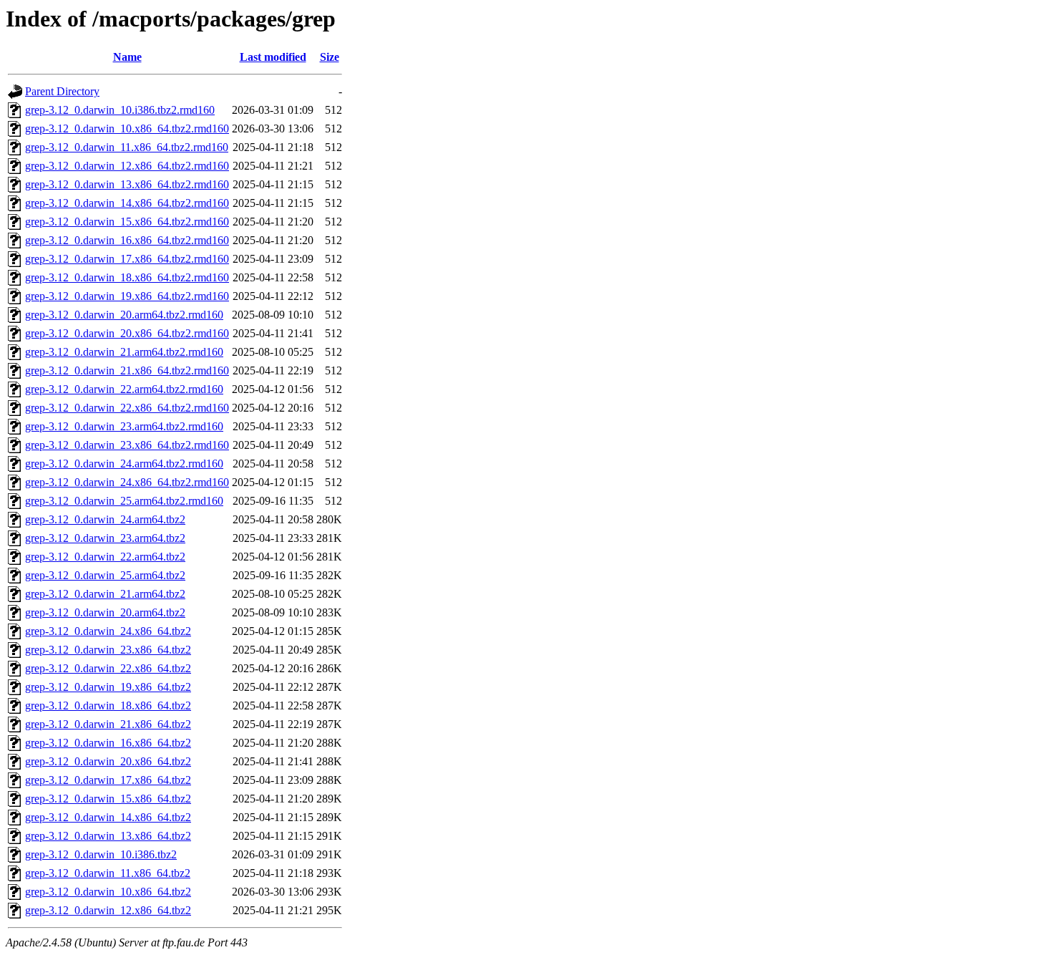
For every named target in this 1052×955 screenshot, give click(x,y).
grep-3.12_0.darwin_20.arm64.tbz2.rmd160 (124, 315)
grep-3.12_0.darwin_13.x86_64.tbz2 (108, 836)
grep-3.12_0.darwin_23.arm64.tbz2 (105, 538)
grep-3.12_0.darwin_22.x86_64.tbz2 (108, 668)
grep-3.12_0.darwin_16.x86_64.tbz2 (108, 743)
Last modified (273, 57)
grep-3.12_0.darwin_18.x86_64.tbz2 (108, 705)
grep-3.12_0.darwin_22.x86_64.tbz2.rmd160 (127, 408)
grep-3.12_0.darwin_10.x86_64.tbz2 (108, 892)
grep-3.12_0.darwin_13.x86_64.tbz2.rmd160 (127, 184)
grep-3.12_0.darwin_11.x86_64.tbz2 (107, 873)
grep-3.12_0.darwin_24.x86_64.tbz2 (108, 631)
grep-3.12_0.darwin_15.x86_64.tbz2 (108, 798)
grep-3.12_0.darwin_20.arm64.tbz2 (105, 612)
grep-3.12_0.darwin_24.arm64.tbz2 (105, 519)
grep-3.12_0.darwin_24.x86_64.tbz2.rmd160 (127, 482)
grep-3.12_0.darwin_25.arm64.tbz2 (105, 575)
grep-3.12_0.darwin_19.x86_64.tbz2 (108, 687)
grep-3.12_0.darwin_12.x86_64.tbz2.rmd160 (127, 166)
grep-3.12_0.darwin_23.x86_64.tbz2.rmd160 (127, 445)
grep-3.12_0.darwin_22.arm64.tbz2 (105, 557)
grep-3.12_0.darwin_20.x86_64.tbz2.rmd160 (127, 333)
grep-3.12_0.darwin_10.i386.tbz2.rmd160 (120, 110)
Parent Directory (62, 91)
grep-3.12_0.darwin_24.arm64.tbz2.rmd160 (124, 463)
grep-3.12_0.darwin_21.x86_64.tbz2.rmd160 (127, 370)
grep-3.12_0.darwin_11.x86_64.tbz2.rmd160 (126, 147)
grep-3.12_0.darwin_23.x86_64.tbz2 (108, 650)
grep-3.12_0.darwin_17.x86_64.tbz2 (108, 780)
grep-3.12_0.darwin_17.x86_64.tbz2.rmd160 (127, 259)
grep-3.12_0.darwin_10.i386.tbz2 (101, 854)
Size (329, 57)
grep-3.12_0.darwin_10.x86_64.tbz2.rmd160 (127, 128)
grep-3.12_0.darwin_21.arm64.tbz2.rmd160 (124, 352)
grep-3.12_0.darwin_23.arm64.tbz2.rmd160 (124, 426)
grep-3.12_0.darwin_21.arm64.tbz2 (105, 594)
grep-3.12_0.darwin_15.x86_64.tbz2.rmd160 (127, 221)
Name (127, 57)
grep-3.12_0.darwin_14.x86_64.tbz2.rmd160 (127, 203)
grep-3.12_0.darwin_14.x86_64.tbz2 (108, 817)
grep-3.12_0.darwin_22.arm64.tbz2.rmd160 (124, 389)
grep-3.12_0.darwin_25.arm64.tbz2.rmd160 (124, 501)
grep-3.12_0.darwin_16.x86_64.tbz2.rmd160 (127, 240)
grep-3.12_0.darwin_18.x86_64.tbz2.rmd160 (127, 277)
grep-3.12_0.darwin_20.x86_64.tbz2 (108, 761)
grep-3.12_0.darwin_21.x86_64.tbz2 (108, 724)
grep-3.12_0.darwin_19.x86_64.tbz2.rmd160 (127, 296)
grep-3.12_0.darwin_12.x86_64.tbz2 (108, 910)
